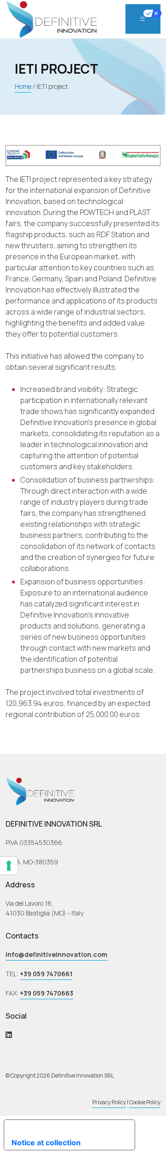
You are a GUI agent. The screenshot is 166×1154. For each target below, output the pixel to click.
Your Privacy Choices (72, 1127)
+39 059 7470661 (46, 973)
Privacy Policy (109, 1102)
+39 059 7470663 (46, 993)
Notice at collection (46, 1142)
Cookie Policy (144, 1102)
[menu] (142, 19)
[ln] (9, 1034)
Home (23, 86)
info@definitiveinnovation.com (56, 954)
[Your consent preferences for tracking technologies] (9, 865)
